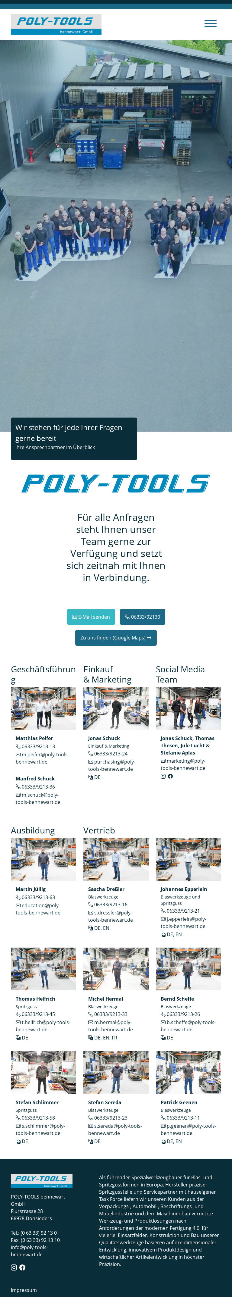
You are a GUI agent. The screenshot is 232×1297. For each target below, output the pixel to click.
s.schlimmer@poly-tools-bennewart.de (40, 1129)
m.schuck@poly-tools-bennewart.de (38, 798)
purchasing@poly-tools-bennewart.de (111, 765)
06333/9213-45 (38, 1014)
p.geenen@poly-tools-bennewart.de (188, 1129)
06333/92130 (145, 617)
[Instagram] (163, 776)
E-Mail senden (94, 617)
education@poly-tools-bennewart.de (38, 909)
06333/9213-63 (38, 897)
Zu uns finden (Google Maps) (113, 637)
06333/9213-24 (110, 753)
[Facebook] (170, 776)
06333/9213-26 (183, 1014)
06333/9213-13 (38, 746)
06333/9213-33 (110, 1014)
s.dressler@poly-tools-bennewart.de (110, 916)
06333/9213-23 (110, 1117)
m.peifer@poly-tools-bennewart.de (42, 758)
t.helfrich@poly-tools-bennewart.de (43, 1026)
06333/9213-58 (38, 1117)
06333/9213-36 (38, 786)
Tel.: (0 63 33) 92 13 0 (34, 1233)
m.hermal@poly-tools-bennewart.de (110, 1026)
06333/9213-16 (110, 904)
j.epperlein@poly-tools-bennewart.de (183, 923)
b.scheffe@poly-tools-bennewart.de (188, 1026)
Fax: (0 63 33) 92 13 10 (35, 1240)
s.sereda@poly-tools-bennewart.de (115, 1129)
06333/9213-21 (183, 911)
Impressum (24, 1290)
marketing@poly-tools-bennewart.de (183, 764)
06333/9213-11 (183, 1117)
